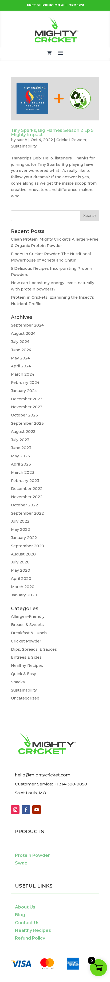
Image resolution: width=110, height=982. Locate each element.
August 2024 (23, 333)
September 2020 (27, 546)
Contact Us (27, 922)
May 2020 (20, 570)
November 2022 (26, 496)
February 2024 (25, 382)
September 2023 (27, 423)
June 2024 (21, 349)
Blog (20, 914)
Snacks (18, 682)
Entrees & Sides (26, 657)
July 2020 (20, 562)
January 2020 (24, 595)
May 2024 (20, 358)
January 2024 (24, 390)
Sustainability (24, 146)
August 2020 (23, 554)
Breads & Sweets (27, 624)
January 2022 (24, 537)
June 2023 (21, 447)
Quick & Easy (23, 673)
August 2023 (23, 431)
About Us (25, 907)
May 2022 (20, 529)
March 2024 (22, 374)
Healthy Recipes (27, 665)
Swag (21, 863)
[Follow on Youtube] (36, 809)
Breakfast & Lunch (29, 633)
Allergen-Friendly (28, 616)
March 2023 (22, 472)
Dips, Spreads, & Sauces (34, 649)
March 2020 (22, 586)
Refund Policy (30, 938)
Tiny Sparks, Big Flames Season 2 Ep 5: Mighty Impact (52, 132)
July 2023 (20, 439)
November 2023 (26, 407)
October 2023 (24, 415)
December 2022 (26, 488)
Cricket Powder (71, 139)
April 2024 (21, 366)
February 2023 (25, 480)
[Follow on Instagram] (15, 809)
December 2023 (26, 399)
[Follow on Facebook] (26, 809)
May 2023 (20, 456)
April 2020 (21, 578)
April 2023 (21, 464)
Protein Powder (32, 855)
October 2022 (24, 505)
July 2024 (20, 341)
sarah (22, 139)
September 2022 (27, 513)
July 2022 (20, 521)
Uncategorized (25, 698)
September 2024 (27, 325)
